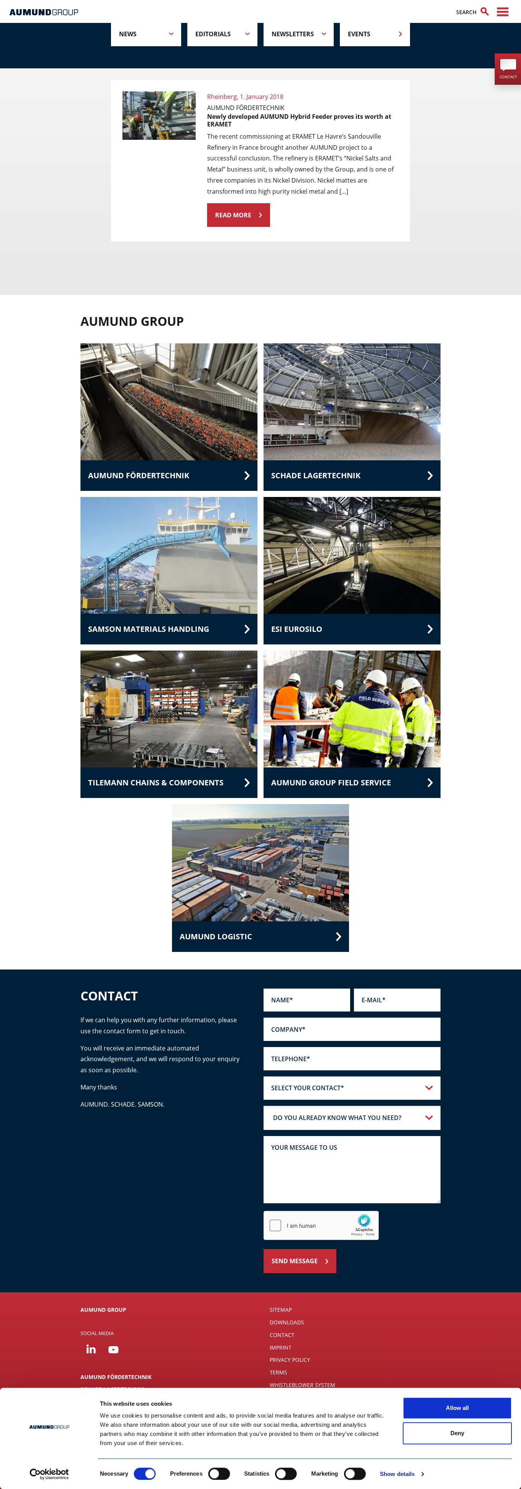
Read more (233, 215)
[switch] (219, 1474)
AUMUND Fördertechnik (115, 1377)
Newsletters (293, 34)
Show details (397, 1474)
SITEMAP (281, 1309)
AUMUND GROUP (103, 1309)
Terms (278, 1372)
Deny (457, 1433)
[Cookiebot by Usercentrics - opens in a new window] (49, 1474)
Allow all (457, 1408)
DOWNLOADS (287, 1322)
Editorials (213, 34)
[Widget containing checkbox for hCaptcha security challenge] (321, 1225)
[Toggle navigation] (502, 12)
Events (359, 34)
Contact (282, 1334)
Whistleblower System (302, 1385)
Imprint (280, 1347)
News (128, 34)
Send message (295, 1261)
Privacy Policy (290, 1359)
